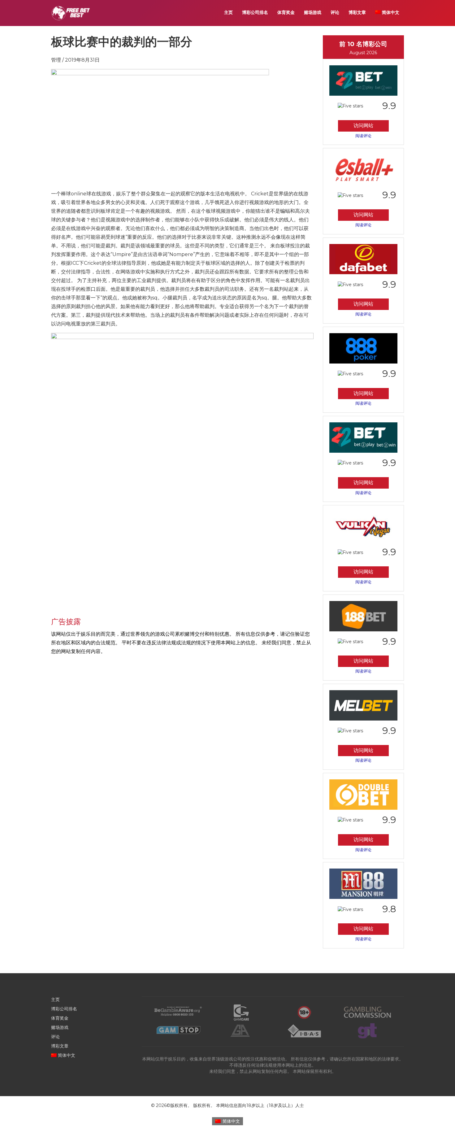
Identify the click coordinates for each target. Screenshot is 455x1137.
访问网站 (363, 126)
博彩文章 (357, 12)
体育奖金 (286, 12)
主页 (228, 12)
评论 (335, 12)
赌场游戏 (312, 12)
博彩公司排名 (255, 12)
